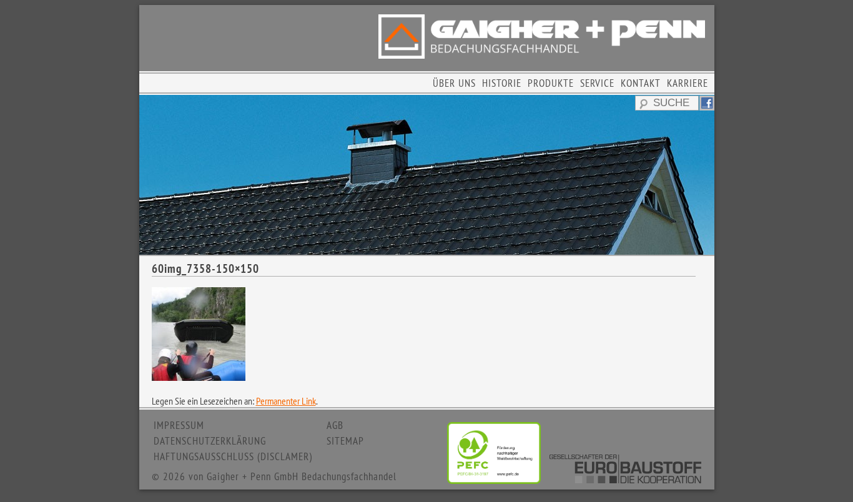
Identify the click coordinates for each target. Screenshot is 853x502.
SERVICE (597, 83)
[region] (426, 175)
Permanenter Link (286, 401)
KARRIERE (687, 83)
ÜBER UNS (454, 83)
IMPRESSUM (179, 425)
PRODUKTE (551, 83)
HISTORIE (501, 83)
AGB (335, 425)
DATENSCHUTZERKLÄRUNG (210, 441)
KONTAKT (641, 83)
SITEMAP (345, 441)
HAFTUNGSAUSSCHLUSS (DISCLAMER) (233, 456)
